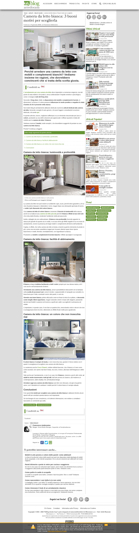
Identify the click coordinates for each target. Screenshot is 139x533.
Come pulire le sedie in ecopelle (38, 472)
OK (106, 525)
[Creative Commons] (69, 521)
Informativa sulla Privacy (70, 508)
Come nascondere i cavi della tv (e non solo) (43, 480)
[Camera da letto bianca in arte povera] (54, 195)
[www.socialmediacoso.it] (50, 444)
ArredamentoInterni (44, 405)
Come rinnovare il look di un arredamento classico (45, 488)
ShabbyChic (91, 210)
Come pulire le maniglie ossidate (106, 187)
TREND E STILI (74, 3)
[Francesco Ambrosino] (28, 431)
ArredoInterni (91, 216)
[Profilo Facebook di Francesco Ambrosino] (42, 444)
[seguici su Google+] (104, 17)
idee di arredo (38, 13)
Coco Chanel (42, 367)
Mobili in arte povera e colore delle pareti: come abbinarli (48, 455)
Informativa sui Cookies (88, 508)
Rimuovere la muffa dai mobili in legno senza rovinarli (106, 125)
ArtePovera (90, 213)
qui (38, 112)
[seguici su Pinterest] (99, 17)
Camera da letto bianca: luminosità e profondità (42, 136)
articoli (31, 13)
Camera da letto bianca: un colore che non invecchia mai (45, 144)
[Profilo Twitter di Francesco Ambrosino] (46, 444)
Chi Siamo (47, 508)
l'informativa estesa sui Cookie (57, 531)
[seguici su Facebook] (88, 17)
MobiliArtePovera (107, 207)
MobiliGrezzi (91, 219)
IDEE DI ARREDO (60, 3)
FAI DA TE (85, 3)
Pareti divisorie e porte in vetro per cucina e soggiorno (47, 464)
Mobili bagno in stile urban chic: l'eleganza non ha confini (107, 67)
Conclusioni (30, 148)
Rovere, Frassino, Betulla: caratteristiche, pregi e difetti (107, 173)
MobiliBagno (102, 219)
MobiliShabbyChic (93, 207)
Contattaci (56, 508)
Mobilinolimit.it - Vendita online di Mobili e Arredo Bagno (101, 23)
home (25, 13)
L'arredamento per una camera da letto (37, 92)
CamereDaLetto (29, 405)
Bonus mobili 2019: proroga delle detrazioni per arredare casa (106, 102)
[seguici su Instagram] (94, 17)
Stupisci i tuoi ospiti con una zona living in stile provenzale (106, 35)
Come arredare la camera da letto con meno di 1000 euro (106, 50)
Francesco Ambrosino (41, 425)
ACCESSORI (47, 3)
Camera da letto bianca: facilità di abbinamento (41, 140)
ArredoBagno (102, 216)
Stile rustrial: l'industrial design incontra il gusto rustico (106, 84)
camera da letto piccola (48, 214)
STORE (94, 3)
